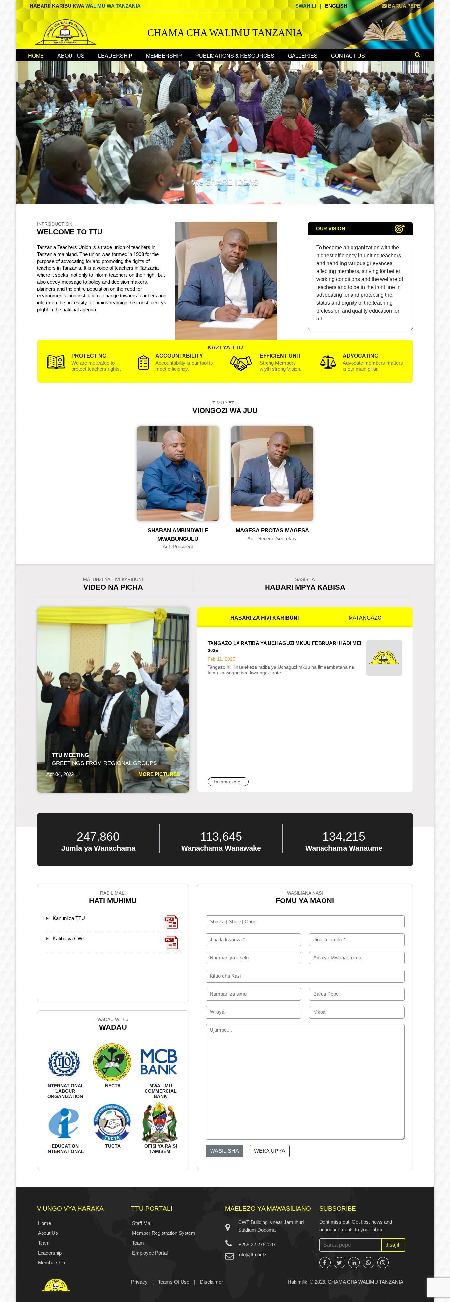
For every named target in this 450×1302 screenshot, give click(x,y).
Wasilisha (224, 1151)
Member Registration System (163, 1233)
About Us (71, 55)
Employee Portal (150, 1253)
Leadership (115, 55)
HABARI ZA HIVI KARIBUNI (264, 618)
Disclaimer (211, 1282)
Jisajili (393, 1245)
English (336, 6)
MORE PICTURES (159, 774)
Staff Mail (142, 1223)
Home (36, 55)
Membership (164, 55)
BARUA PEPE (403, 6)
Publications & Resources (234, 55)
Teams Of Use (173, 1282)
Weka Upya (269, 1151)
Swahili (305, 6)
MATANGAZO (365, 618)
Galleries (303, 55)
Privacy (139, 1282)
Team (44, 1243)
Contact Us (348, 55)
